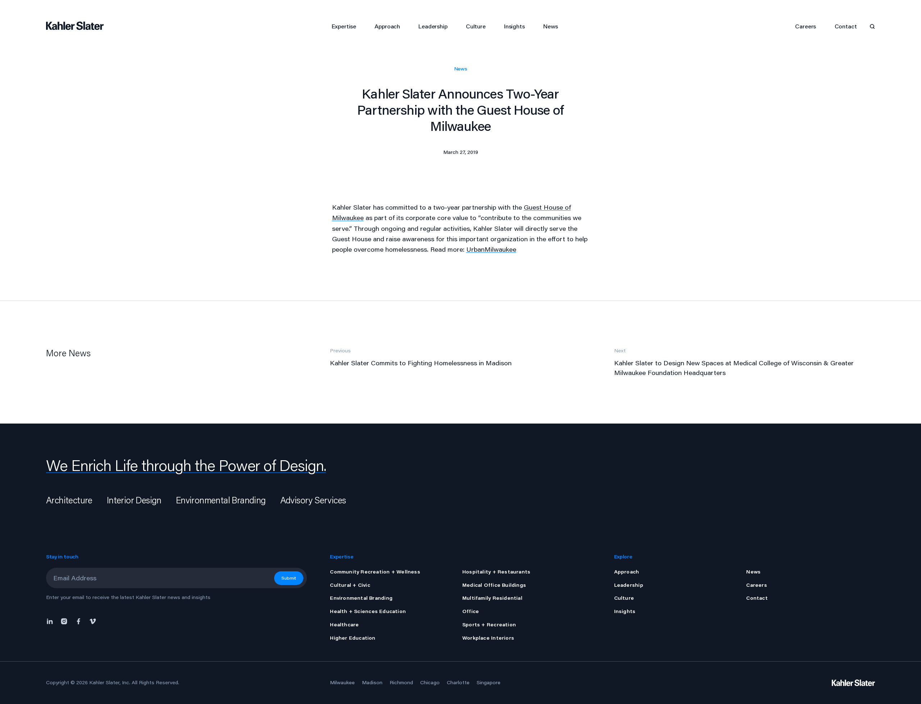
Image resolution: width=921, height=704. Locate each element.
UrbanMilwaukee (491, 249)
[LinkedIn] (51, 621)
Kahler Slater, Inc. (109, 682)
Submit (288, 578)
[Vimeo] (93, 621)
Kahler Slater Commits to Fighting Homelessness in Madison (421, 362)
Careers (805, 26)
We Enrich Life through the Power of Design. (186, 465)
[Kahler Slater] (78, 26)
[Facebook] (78, 621)
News (460, 68)
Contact (846, 26)
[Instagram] (64, 621)
